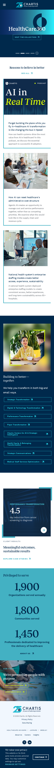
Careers (28, 735)
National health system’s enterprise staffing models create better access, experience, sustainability (27, 278)
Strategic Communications (19, 453)
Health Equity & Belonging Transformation (19, 444)
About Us (18, 735)
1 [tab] (18, 53)
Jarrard (33, 730)
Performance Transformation (20, 416)
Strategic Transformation (18, 400)
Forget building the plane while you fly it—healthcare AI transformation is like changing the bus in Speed (27, 126)
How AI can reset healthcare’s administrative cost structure (24, 199)
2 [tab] (23, 53)
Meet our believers (14, 685)
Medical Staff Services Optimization (23, 462)
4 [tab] (32, 53)
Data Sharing (27, 723)
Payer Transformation (17, 425)
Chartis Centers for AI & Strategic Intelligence (22, 434)
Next (44, 530)
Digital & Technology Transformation (23, 408)
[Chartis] (27, 5)
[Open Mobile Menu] (4, 5)
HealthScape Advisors (16, 730)
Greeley (43, 730)
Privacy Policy (27, 719)
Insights (36, 735)
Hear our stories (13, 692)
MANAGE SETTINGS (15, 764)
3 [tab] (27, 53)
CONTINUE (39, 757)
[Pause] (37, 53)
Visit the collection (25, 37)
